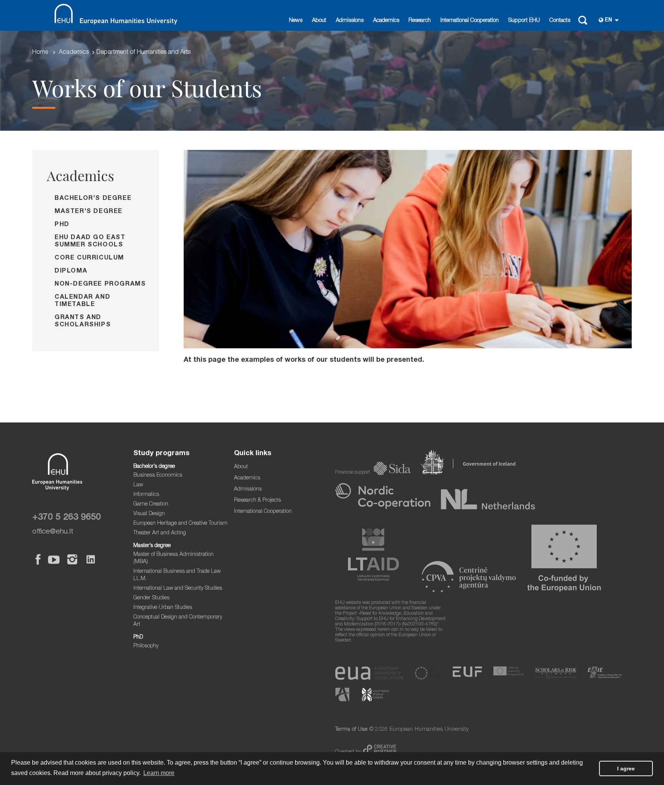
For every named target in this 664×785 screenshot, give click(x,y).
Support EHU (524, 20)
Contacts (559, 20)
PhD (62, 225)
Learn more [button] (158, 773)
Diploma (71, 271)
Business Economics (157, 475)
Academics (386, 20)
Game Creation (150, 504)
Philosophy (145, 646)
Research (419, 20)
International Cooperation (469, 20)
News (295, 20)
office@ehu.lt (52, 532)
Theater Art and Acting (159, 533)
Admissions (350, 20)
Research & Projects (257, 500)
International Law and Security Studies (177, 588)
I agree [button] (626, 768)
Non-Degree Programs (100, 284)
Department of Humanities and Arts (143, 53)
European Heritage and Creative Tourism (180, 523)
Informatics (146, 494)
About (319, 20)
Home (40, 53)
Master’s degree (89, 212)
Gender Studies (151, 598)
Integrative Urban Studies (162, 607)
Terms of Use (351, 729)
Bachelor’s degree (93, 199)
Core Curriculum (89, 258)
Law (138, 485)
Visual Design (149, 514)
